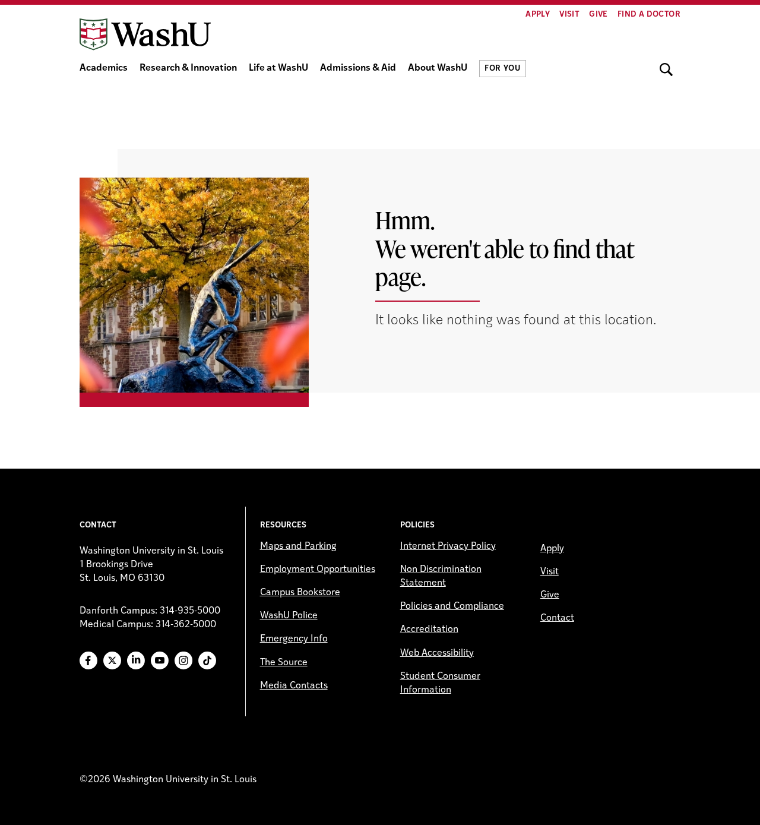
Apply (537, 14)
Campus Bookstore (300, 593)
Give (598, 14)
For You (502, 68)
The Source (284, 663)
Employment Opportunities (317, 569)
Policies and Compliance (452, 606)
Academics (104, 68)
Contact (557, 618)
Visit (569, 14)
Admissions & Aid (358, 68)
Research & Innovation (188, 68)
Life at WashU (278, 68)
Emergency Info (294, 639)
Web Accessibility (437, 653)
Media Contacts (294, 686)
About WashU (437, 68)
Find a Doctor (649, 14)
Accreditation (429, 629)
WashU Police (289, 616)
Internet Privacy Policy (448, 546)
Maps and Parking (298, 546)
